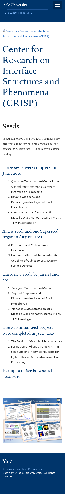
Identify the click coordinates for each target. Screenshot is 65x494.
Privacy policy (36, 469)
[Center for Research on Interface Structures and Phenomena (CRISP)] (32, 36)
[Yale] (8, 462)
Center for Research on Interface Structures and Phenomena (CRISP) (31, 76)
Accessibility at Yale (15, 469)
